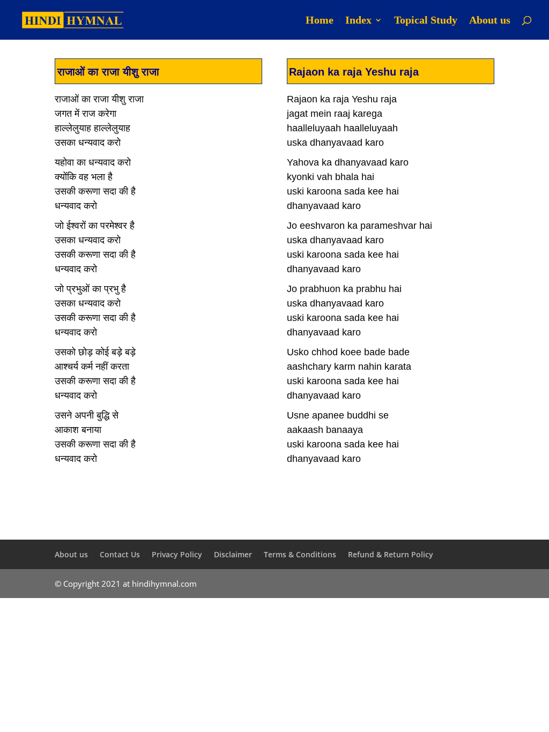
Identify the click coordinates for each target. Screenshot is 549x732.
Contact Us (120, 554)
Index (358, 21)
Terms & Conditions (300, 554)
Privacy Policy (177, 554)
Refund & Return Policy (390, 554)
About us (489, 21)
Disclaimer (233, 554)
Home (319, 21)
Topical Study (425, 21)
